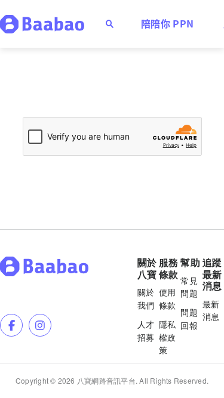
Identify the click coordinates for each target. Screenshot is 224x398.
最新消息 (211, 310)
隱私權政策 (167, 337)
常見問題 (189, 287)
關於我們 (146, 298)
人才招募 (146, 330)
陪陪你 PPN (167, 23)
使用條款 (167, 298)
